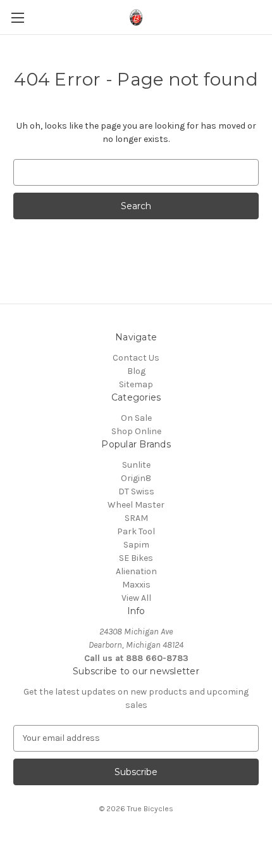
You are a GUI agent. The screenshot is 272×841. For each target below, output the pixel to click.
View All (136, 598)
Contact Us (136, 357)
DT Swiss (136, 491)
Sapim (136, 544)
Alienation (136, 571)
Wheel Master (136, 504)
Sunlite (136, 464)
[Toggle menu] (17, 17)
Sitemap (136, 384)
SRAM (136, 518)
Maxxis (136, 584)
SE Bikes (136, 558)
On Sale (136, 418)
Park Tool (136, 531)
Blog (136, 371)
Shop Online (136, 431)
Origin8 (136, 478)
